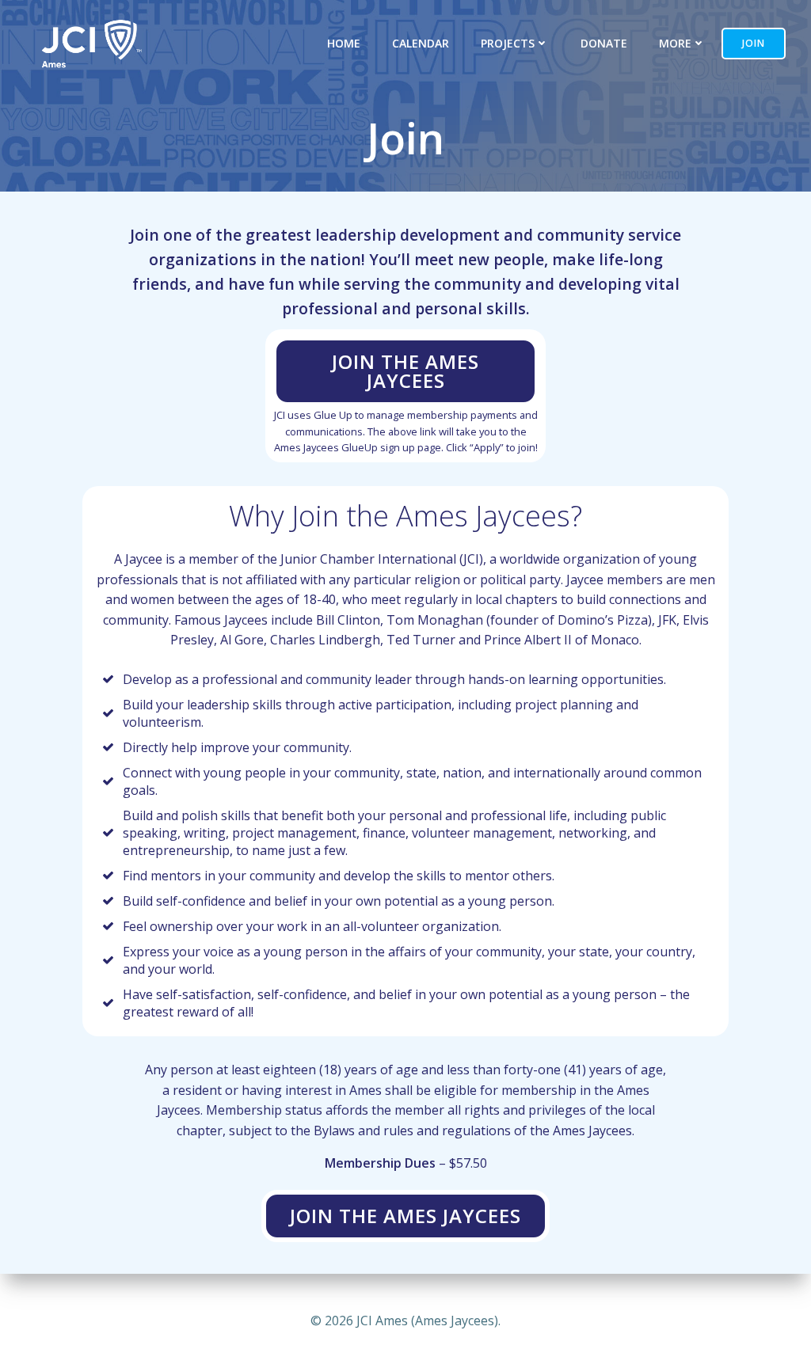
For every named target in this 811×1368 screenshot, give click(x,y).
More (675, 43)
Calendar (420, 43)
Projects (508, 43)
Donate (604, 43)
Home (343, 43)
